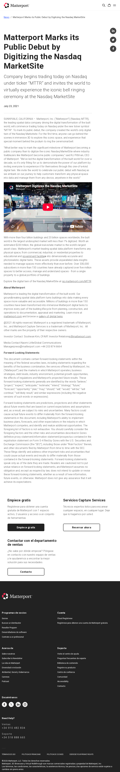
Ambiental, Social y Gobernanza (15, 672)
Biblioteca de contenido (67, 663)
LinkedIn (18, 704)
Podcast (5, 681)
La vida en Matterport (11, 663)
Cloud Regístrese (64, 618)
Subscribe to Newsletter (12, 658)
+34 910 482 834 (13, 727)
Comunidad (62, 677)
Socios (5, 618)
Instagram (25, 704)
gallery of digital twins (51, 316)
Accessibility (62, 681)
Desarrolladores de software (14, 632)
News (6, 17)
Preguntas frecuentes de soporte (71, 658)
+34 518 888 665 (13, 737)
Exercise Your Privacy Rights (81, 754)
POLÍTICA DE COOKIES (55, 754)
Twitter (11, 704)
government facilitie (33, 256)
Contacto (26, 571)
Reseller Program (9, 628)
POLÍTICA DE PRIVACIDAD (31, 754)
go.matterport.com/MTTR (76, 281)
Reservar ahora (81, 527)
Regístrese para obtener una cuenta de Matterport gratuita (82, 623)
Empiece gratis (26, 527)
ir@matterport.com (80, 336)
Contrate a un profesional (13, 637)
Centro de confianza (66, 672)
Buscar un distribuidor (11, 623)
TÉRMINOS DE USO (8, 754)
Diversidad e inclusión (11, 668)
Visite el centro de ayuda (68, 654)
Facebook (4, 704)
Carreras (5, 677)
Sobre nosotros (8, 654)
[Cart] (109, 5)
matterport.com (13, 316)
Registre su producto (66, 668)
